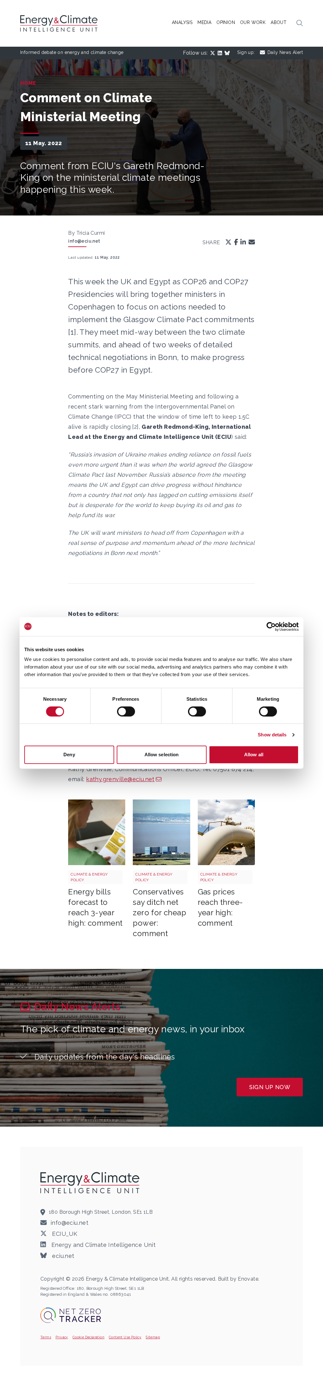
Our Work (253, 22)
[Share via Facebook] (236, 243)
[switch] (126, 711)
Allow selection (161, 754)
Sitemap (153, 1337)
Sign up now (269, 1087)
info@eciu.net (84, 241)
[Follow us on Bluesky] (228, 53)
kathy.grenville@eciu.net (120, 779)
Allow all (253, 754)
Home (28, 83)
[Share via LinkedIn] (243, 243)
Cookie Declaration (88, 1337)
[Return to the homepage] (90, 1182)
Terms (45, 1337)
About (278, 22)
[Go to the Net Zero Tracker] (70, 1315)
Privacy (62, 1337)
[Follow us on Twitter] (214, 53)
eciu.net (62, 1256)
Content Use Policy (125, 1337)
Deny (69, 754)
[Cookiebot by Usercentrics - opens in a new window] (271, 626)
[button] (300, 23)
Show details (272, 734)
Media (204, 22)
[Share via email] (252, 243)
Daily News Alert (285, 52)
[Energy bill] (96, 832)
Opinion (225, 22)
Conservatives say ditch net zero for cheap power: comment (159, 912)
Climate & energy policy (89, 877)
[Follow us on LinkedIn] (221, 53)
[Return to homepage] (59, 23)
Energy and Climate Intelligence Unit (103, 1245)
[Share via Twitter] (228, 243)
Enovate (248, 1279)
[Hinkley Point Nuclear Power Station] (161, 832)
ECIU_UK (63, 1233)
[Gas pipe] (226, 832)
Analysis (182, 22)
